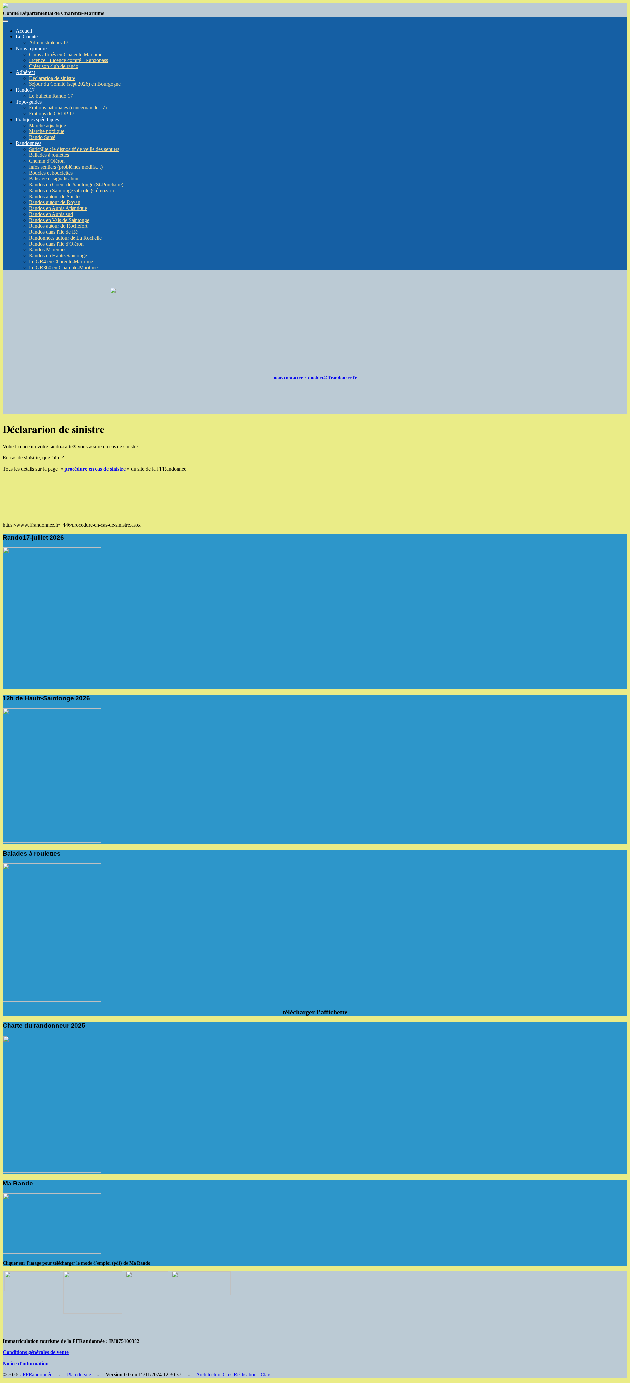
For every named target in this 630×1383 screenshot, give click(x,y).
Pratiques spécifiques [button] (37, 119)
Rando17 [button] (25, 90)
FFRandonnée (37, 1374)
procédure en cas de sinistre (95, 469)
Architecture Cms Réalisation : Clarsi (234, 1374)
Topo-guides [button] (29, 102)
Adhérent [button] (25, 72)
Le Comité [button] (27, 36)
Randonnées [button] (28, 143)
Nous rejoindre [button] (31, 48)
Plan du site (79, 1374)
